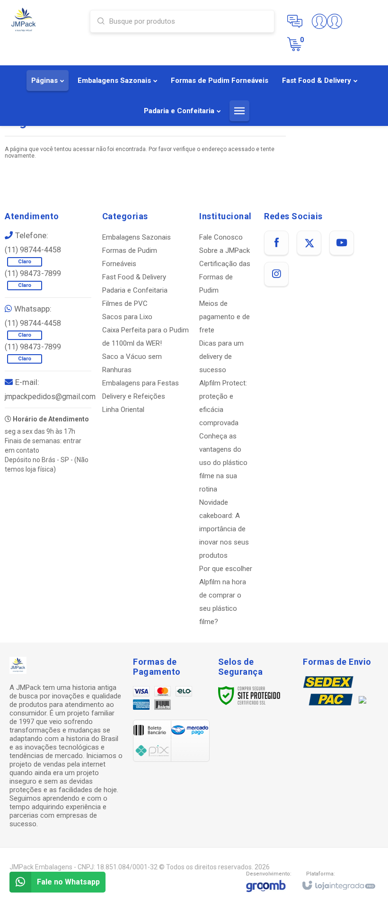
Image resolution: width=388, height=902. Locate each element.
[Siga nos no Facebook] (276, 243)
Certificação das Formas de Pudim (224, 277)
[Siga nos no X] (309, 243)
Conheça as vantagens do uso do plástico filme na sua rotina (223, 462)
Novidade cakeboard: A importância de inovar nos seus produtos (224, 529)
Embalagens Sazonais (136, 237)
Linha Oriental (123, 409)
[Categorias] (239, 110)
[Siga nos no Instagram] (276, 274)
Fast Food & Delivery (134, 277)
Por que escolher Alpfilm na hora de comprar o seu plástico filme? (225, 595)
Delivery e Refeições (133, 396)
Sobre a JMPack (224, 250)
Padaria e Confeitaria (135, 290)
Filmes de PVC (125, 303)
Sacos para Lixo (127, 317)
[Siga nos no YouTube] (341, 243)
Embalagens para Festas (140, 383)
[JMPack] (44, 20)
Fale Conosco (221, 237)
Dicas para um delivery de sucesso (221, 356)
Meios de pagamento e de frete (224, 316)
